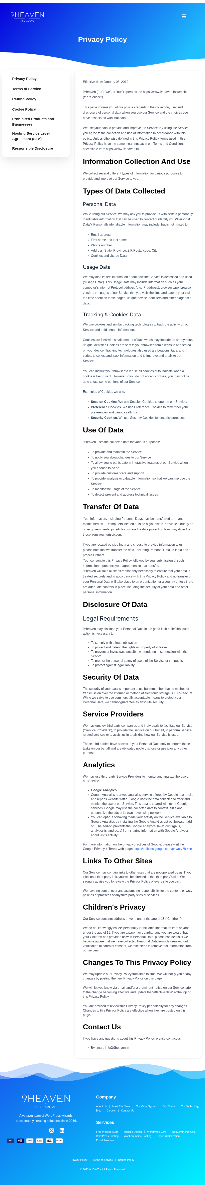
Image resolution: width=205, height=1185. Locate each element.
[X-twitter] (41, 1130)
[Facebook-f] (30, 1130)
